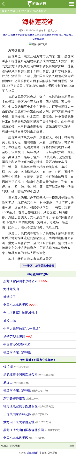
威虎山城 (9, 320)
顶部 (71, 445)
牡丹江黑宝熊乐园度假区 (28, 406)
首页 (4, 10)
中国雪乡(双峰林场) (16, 344)
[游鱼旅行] (37, 4)
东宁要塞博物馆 (21, 398)
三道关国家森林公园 (25, 414)
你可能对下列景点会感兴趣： (38, 359)
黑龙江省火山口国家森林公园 (31, 430)
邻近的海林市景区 (38, 274)
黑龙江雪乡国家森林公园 (25, 281)
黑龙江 (14, 10)
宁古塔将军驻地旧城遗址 (20, 312)
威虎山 (16, 382)
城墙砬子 (9, 297)
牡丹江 (25, 10)
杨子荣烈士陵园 (17, 336)
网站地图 (15, 445)
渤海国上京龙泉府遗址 (27, 422)
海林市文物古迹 (35, 34)
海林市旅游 (39, 10)
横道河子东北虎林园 (17, 352)
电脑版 (4, 445)
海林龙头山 (11, 289)
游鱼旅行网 (33, 452)
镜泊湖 (16, 366)
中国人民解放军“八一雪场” (21, 328)
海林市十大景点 (19, 34)
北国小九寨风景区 (20, 304)
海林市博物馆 (51, 34)
